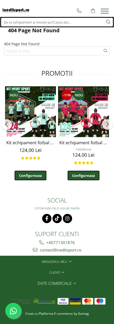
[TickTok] (57, 218)
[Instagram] (67, 218)
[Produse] (105, 13)
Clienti (55, 272)
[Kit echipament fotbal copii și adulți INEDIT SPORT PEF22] (30, 111)
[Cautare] (108, 22)
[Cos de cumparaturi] (93, 11)
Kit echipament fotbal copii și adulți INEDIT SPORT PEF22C (84, 143)
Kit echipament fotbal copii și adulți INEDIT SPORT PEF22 (31, 143)
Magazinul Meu (55, 261)
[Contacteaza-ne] (79, 11)
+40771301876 (60, 242)
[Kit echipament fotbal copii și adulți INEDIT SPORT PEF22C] (83, 111)
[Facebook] (46, 218)
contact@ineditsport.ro (60, 250)
